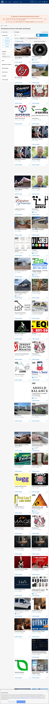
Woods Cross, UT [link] (35, 273)
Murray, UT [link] (16, 210)
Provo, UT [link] (33, 140)
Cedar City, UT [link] (17, 59)
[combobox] (7, 54)
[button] (11, 53)
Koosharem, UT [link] (34, 293)
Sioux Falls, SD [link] (17, 78)
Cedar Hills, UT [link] (17, 314)
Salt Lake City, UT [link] (35, 58)
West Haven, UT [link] (34, 160)
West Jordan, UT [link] (17, 376)
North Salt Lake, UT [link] (35, 119)
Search (5, 25)
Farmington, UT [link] (34, 509)
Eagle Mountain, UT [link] (35, 314)
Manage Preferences (12, 701)
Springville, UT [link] (17, 612)
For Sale (7, 38)
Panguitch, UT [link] (34, 210)
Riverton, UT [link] (34, 78)
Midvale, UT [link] (34, 467)
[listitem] (22, 53)
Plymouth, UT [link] (17, 99)
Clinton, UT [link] (17, 294)
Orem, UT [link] (33, 99)
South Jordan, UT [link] (35, 396)
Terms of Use (28, 697)
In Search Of (7, 41)
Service (7, 46)
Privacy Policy (33, 697)
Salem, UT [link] (33, 447)
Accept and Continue (21, 701)
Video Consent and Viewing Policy (20, 698)
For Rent (7, 43)
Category (3, 53)
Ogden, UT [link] (34, 251)
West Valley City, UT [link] (18, 119)
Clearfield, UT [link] (34, 654)
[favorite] (29, 62)
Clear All (17, 38)
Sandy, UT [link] (33, 417)
